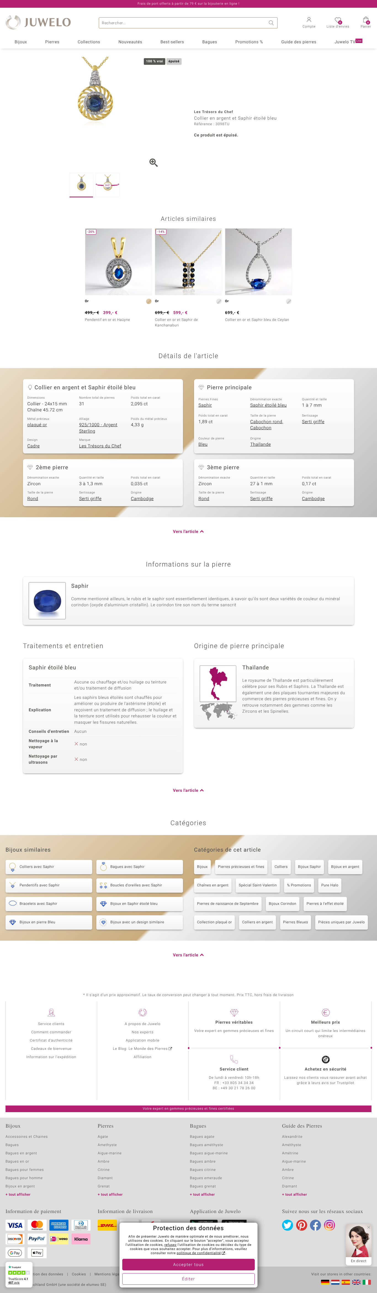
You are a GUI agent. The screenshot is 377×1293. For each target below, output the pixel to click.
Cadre (33, 446)
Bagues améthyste (206, 1145)
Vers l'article (185, 532)
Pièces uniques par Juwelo (341, 922)
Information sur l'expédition (51, 1057)
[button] (309, 23)
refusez (170, 1245)
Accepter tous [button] (188, 1265)
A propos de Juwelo (142, 1024)
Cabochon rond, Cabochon (266, 425)
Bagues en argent (21, 1153)
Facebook (315, 1225)
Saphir (205, 405)
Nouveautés (130, 42)
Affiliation (143, 1057)
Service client (234, 1069)
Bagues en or (17, 1161)
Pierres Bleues (295, 922)
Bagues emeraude (206, 1178)
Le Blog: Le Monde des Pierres (140, 1048)
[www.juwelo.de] (325, 1282)
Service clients (51, 1024)
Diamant (105, 1178)
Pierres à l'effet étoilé (325, 903)
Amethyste (107, 1145)
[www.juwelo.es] (346, 1282)
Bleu (203, 444)
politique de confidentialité (199, 1253)
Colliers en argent (257, 922)
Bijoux (21, 42)
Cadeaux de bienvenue (51, 1048)
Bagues (209, 42)
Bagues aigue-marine (209, 1153)
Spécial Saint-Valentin (258, 885)
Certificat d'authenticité (51, 1040)
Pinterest (301, 1225)
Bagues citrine (203, 1170)
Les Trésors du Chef (100, 446)
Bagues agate (202, 1136)
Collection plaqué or (214, 922)
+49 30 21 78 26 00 (238, 1088)
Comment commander (51, 1032)
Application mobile (143, 1040)
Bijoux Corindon (282, 903)
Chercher (272, 23)
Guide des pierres (298, 42)
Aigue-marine (110, 1153)
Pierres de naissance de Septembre (228, 903)
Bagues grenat (203, 1186)
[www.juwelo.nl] (335, 1282)
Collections (89, 42)
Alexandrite (292, 1136)
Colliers (281, 867)
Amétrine (290, 1153)
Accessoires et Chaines (27, 1136)
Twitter (287, 1225)
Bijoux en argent (345, 867)
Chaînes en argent (213, 885)
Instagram (329, 1225)
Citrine (104, 1170)
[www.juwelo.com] (356, 1282)
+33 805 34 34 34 (238, 1083)
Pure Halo (329, 885)
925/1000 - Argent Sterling (98, 428)
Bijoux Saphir (309, 867)
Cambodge (142, 498)
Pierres (52, 42)
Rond (32, 498)
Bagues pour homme (24, 1178)
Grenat (104, 1186)
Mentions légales (109, 1274)
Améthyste (291, 1145)
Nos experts (142, 1032)
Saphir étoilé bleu (268, 405)
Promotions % (249, 42)
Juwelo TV (348, 42)
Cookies (79, 1274)
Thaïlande (260, 444)
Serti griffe (313, 422)
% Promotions (299, 885)
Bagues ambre (203, 1161)
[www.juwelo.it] (367, 1282)
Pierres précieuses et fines (241, 867)
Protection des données (42, 1274)
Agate (103, 1136)
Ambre (104, 1161)
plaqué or (37, 425)
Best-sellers (172, 42)
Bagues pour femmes (25, 1170)
